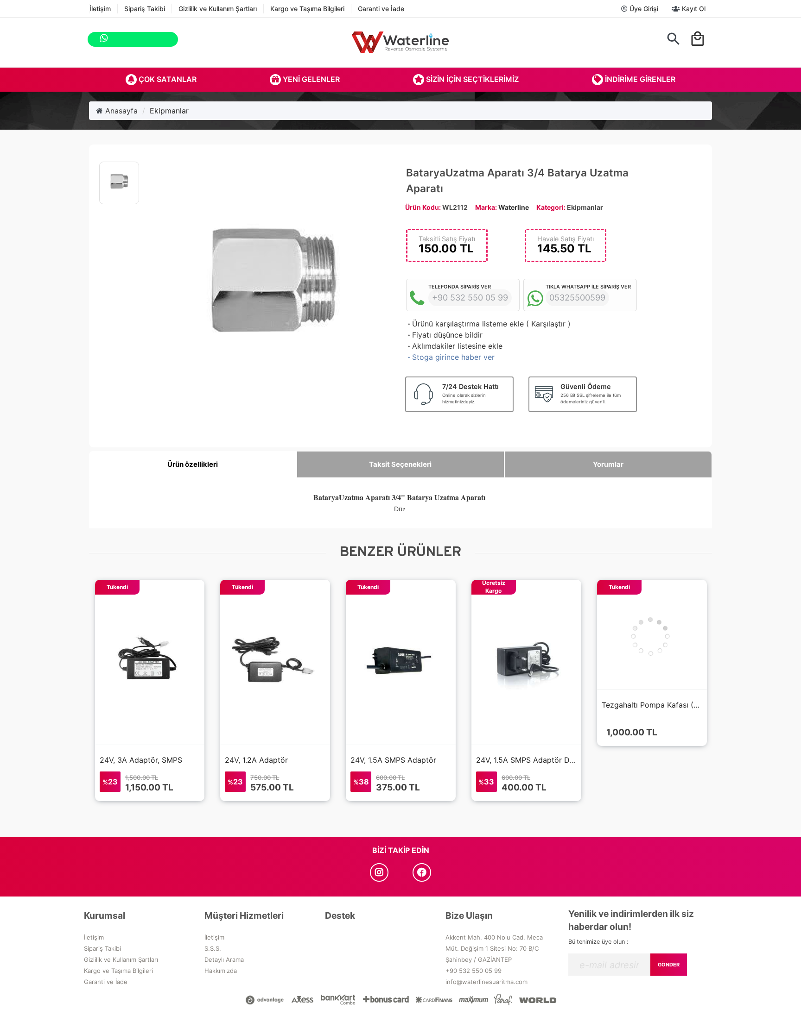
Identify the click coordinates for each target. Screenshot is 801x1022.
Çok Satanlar (167, 79)
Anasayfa (120, 110)
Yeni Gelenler (310, 79)
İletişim (100, 9)
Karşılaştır (548, 323)
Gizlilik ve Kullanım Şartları (217, 9)
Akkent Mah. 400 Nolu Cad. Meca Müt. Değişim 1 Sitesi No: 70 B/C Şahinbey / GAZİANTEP (494, 948)
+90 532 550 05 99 (473, 970)
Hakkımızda (220, 970)
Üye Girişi (643, 9)
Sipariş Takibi (144, 9)
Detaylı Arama (224, 959)
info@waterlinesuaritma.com (486, 981)
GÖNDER (669, 964)
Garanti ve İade (381, 9)
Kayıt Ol (693, 9)
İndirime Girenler (639, 79)
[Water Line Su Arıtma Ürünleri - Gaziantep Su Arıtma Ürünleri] (400, 42)
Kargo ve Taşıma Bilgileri (307, 9)
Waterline (513, 207)
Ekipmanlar (169, 110)
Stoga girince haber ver (450, 357)
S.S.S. (212, 948)
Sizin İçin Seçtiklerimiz (471, 79)
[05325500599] (188, 39)
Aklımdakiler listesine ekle (454, 346)
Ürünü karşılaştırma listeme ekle (465, 323)
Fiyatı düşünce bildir (444, 334)
